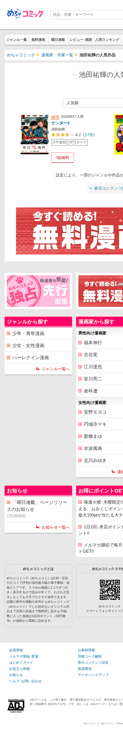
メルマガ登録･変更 (23, 656)
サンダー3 (60, 123)
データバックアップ (93, 675)
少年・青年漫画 (28, 333)
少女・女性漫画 (28, 345)
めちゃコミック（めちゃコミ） (100, 723)
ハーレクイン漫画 (30, 357)
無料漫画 (38, 40)
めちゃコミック (21, 55)
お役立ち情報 (19, 669)
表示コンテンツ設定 (93, 662)
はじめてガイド (21, 662)
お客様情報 (86, 650)
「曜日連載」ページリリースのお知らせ (37, 509)
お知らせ (16, 675)
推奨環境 (85, 669)
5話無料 (62, 157)
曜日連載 (58, 40)
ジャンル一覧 (16, 40)
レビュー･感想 (81, 40)
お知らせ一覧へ (56, 527)
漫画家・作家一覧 (57, 55)
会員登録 (16, 650)
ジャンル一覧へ (56, 369)
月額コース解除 (90, 656)
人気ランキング (107, 40)
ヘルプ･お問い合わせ (25, 681)
